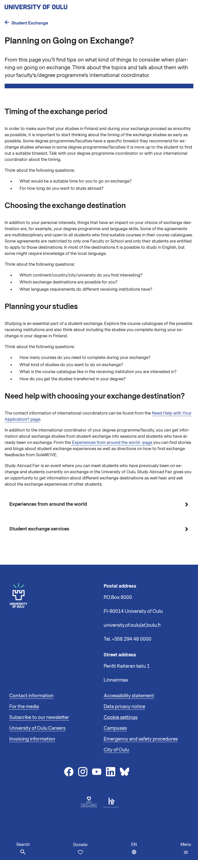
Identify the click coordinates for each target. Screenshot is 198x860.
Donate (80, 845)
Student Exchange (29, 23)
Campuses (115, 728)
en (135, 851)
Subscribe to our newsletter (39, 717)
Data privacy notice (124, 706)
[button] (185, 848)
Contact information (31, 695)
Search (23, 844)
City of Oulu (116, 749)
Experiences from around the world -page (111, 442)
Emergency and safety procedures (141, 739)
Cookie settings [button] (120, 717)
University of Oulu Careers (37, 728)
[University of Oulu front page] (48, 5)
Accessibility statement (129, 695)
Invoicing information (32, 739)
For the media (24, 706)
